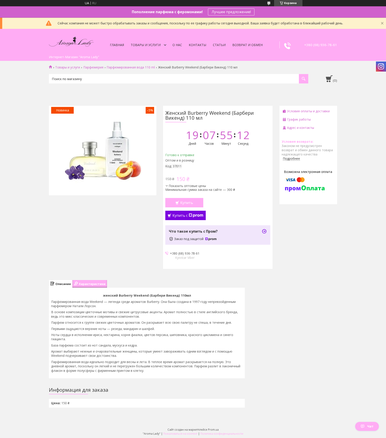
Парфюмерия (93, 67)
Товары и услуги (146, 45)
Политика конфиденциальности (221, 434)
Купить (186, 202)
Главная (117, 45)
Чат (370, 426)
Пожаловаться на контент (180, 434)
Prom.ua (213, 430)
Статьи (219, 45)
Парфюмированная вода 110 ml (131, 67)
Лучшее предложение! (231, 11)
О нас (177, 45)
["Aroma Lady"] (71, 41)
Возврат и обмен (247, 45)
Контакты (197, 45)
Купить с (180, 215)
